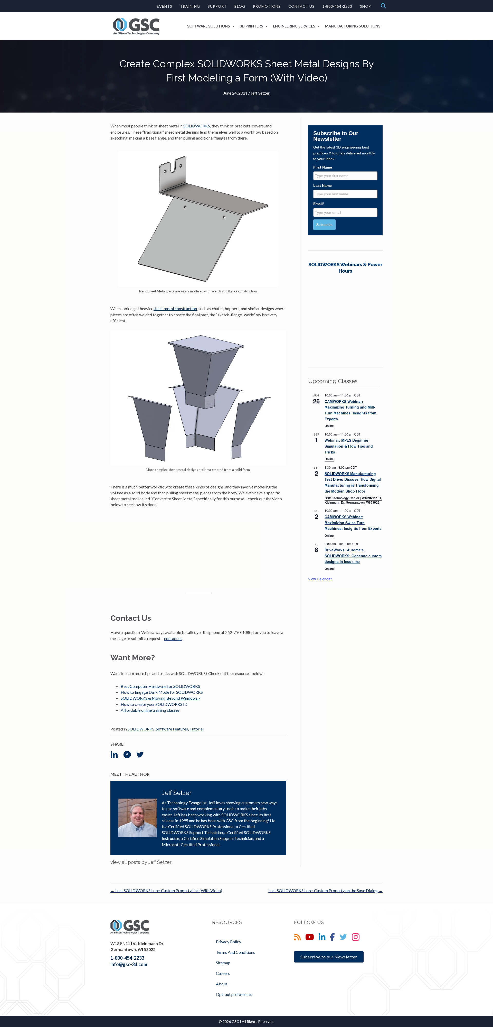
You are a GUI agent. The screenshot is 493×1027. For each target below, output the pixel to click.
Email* (318, 204)
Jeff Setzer (260, 92)
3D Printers (251, 26)
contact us (173, 638)
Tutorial (196, 728)
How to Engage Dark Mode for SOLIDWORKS (162, 692)
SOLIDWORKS (196, 125)
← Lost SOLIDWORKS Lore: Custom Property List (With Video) (166, 890)
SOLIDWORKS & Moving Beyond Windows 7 (161, 698)
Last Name (322, 185)
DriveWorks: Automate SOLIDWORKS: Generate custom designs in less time (353, 555)
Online (329, 425)
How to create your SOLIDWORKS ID (154, 704)
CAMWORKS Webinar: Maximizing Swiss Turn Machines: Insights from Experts (353, 522)
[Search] (382, 6)
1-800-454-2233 (127, 958)
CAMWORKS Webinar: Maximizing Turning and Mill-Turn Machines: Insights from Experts (350, 410)
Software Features (172, 728)
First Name (322, 167)
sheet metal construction (175, 308)
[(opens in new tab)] (345, 306)
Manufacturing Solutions (352, 26)
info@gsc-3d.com (128, 964)
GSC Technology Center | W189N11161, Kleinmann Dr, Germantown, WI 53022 (353, 500)
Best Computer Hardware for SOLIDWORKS (160, 686)
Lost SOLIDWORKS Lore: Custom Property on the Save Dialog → (325, 890)
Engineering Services (294, 26)
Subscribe (324, 225)
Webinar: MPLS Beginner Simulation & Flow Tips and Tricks (349, 446)
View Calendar (320, 578)
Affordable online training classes (150, 710)
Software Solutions (208, 26)
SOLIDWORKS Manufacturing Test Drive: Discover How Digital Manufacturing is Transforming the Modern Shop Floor (353, 482)
